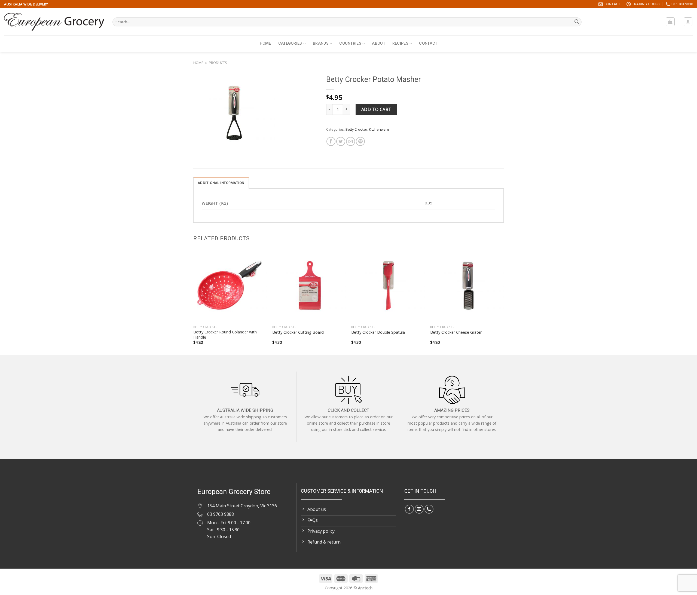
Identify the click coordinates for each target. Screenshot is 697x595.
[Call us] (428, 509)
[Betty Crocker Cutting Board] (309, 285)
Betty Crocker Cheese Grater (456, 332)
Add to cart (376, 109)
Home (265, 43)
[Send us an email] (419, 509)
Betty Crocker (356, 129)
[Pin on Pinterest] (360, 141)
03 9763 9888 (220, 514)
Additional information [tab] (221, 183)
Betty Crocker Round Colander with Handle (225, 335)
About (378, 43)
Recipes (400, 43)
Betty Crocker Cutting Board (298, 332)
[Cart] (670, 21)
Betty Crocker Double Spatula (378, 332)
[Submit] (576, 22)
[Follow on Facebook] (409, 509)
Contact (428, 43)
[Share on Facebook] (330, 141)
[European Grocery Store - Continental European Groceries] (54, 22)
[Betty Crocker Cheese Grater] (467, 285)
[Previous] (193, 301)
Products (218, 62)
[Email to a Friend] (350, 141)
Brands (321, 43)
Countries (350, 43)
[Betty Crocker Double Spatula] (388, 285)
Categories (290, 43)
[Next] (503, 301)
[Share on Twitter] (340, 141)
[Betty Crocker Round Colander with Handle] (230, 285)
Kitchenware (379, 129)
